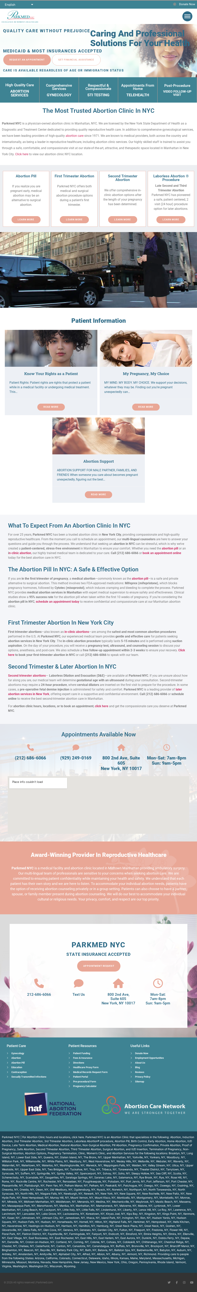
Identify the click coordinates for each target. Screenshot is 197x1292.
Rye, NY (164, 1177)
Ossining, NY (185, 1185)
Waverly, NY (181, 1161)
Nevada (46, 1262)
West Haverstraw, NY (101, 1161)
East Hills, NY (88, 1238)
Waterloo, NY (50, 1165)
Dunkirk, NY (149, 1238)
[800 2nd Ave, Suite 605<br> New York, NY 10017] (121, 747)
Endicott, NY (116, 1234)
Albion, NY (103, 1254)
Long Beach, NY (32, 1209)
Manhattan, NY (85, 1205)
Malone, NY (145, 1205)
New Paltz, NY (175, 1193)
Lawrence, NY (182, 1209)
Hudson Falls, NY (28, 1221)
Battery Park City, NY (70, 1250)
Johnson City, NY (52, 1217)
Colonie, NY (97, 1242)
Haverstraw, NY (17, 1225)
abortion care (74, 136)
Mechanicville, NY (123, 1201)
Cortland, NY (64, 1242)
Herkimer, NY (141, 1221)
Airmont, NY (134, 1254)
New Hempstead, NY (35, 1197)
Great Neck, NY (154, 1225)
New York (113, 1262)
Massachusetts (162, 1258)
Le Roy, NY (165, 1209)
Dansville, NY (15, 1242)
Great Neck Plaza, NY (129, 1225)
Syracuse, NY (10, 1173)
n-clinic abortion (20, 553)
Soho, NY (124, 1173)
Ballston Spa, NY (124, 1250)
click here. (78, 1137)
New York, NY (109, 1193)
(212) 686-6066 (30, 758)
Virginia (6, 1266)
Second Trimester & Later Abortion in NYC (62, 666)
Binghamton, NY (12, 1250)
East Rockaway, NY (41, 1238)
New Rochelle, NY (153, 1193)
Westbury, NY (78, 1161)
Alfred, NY (89, 1254)
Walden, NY (139, 1165)
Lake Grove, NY (51, 1213)
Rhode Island (165, 1262)
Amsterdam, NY (28, 1254)
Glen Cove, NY (52, 1229)
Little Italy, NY (71, 1209)
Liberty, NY (130, 1209)
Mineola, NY (14, 1201)
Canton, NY (63, 1246)
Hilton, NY (101, 1221)
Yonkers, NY (157, 1157)
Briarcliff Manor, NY (182, 1246)
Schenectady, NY (13, 1177)
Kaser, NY (13, 1217)
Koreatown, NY (95, 1213)
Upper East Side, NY (33, 1169)
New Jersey (81, 1262)
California (52, 1258)
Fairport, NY (99, 1234)
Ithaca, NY (93, 1217)
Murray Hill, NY (59, 1197)
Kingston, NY (152, 1213)
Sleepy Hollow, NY (142, 1173)
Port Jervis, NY (135, 1181)
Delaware (94, 1258)
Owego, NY (151, 1185)
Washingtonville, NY (72, 1165)
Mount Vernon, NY (81, 1197)
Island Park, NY (111, 1217)
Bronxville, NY (140, 1246)
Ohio (124, 1262)
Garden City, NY (108, 1229)
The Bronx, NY (92, 1157)
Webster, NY (164, 1161)
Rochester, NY (52, 1181)
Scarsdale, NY (34, 1177)
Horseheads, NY (67, 1221)
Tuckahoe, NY (79, 1169)
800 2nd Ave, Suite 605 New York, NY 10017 (121, 763)
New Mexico (98, 1262)
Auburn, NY (184, 1250)
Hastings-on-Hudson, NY (44, 1225)
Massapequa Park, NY (21, 1205)
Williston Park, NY (13, 1161)
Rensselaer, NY (72, 1181)
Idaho (105, 1258)
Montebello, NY (169, 1197)
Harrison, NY (69, 1225)
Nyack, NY (103, 1189)
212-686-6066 (39, 994)
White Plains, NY (57, 1161)
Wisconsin (56, 1266)
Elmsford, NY (134, 1234)
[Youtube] (191, 1282)
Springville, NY (46, 1173)
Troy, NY (94, 1169)
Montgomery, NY (147, 1197)
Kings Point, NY (172, 1213)
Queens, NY (50, 1157)
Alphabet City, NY (69, 1254)
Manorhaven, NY (47, 1205)
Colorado (64, 1258)
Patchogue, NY (132, 1185)
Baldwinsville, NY (147, 1250)
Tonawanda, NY (128, 1169)
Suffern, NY (28, 1173)
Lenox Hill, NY (147, 1209)
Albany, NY (119, 1254)
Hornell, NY (86, 1221)
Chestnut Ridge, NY (176, 1242)
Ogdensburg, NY (84, 1189)
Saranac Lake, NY (105, 1177)
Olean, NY (42, 1189)
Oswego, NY (168, 1185)
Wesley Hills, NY (126, 1161)
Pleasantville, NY (12, 1185)
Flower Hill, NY (179, 1229)
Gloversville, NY (12, 1229)
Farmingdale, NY (79, 1234)
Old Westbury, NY (61, 1189)
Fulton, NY (126, 1229)
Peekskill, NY (113, 1185)
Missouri (21, 1262)
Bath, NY (90, 1250)
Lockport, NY (52, 1209)
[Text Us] (78, 983)
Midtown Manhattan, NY (39, 1201)
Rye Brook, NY (148, 1177)
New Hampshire (62, 1262)
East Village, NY (17, 1238)
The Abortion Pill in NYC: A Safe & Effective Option (73, 569)
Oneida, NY (27, 1189)
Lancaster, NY (31, 1213)
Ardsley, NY (9, 1254)
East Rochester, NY (67, 1238)
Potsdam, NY (116, 1181)
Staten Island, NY (71, 1157)
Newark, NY (91, 1193)
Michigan (178, 1258)
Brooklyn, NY (177, 1153)
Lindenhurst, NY (111, 1209)
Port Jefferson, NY (158, 1181)
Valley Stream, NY (159, 1165)
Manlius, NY (66, 1205)
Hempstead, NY (161, 1221)
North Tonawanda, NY (162, 1189)
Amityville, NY (48, 1254)
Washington (20, 1266)
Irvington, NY (130, 1217)
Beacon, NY (31, 1250)
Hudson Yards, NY (163, 1217)
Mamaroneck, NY (107, 1205)
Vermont (180, 1262)
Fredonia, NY (160, 1229)
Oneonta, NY (10, 1189)
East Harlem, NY (108, 1238)
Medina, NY (103, 1201)
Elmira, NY (175, 1234)
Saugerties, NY (54, 1177)
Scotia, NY (179, 1173)
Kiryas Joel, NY (115, 1213)
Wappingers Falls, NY (117, 1165)
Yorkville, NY (140, 1157)
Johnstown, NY (30, 1217)
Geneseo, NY (88, 1229)
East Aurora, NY (130, 1238)
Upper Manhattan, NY (117, 1157)
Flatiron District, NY (34, 1234)
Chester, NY (9, 1246)
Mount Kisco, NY (105, 1197)
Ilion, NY (145, 1217)
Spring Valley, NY (67, 1173)
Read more (50, 407)
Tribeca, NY (109, 1169)
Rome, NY (8, 1181)
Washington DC (38, 1266)
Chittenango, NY (152, 1242)
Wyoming (69, 1266)
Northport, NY (138, 1189)
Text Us (79, 994)
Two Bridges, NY (58, 1169)
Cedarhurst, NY (45, 1246)
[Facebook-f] (176, 1282)
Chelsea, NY (26, 1246)
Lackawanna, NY (73, 1213)
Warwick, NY (94, 1165)
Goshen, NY (173, 1225)
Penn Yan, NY (54, 1185)
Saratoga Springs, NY (79, 1177)
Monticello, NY (126, 1197)
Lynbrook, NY (162, 1205)
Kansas (124, 1258)
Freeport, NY (142, 1229)
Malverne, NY (127, 1205)
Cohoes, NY (113, 1242)
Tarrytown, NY (175, 1169)
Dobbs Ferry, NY (168, 1238)
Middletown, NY (66, 1201)
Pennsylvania (147, 1262)
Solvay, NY (110, 1173)
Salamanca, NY (128, 1177)
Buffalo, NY (123, 1246)
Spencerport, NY (90, 1173)
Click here (21, 154)
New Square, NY (130, 1193)
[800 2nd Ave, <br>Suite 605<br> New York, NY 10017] (118, 983)
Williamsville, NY (36, 1161)
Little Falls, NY (91, 1209)
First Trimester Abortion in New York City (61, 622)
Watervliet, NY (11, 1165)
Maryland (145, 1258)
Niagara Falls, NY (51, 1193)
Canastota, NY (81, 1246)
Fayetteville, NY (58, 1234)
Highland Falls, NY (120, 1221)
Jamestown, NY (75, 1217)
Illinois (114, 1258)
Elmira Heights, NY (155, 1234)
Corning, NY (81, 1242)
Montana (33, 1262)
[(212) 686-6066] (30, 747)
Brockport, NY (160, 1246)
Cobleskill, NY (131, 1242)
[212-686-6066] (39, 983)
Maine (134, 1258)
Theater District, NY (152, 1169)
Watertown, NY (30, 1165)
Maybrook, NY (145, 1201)
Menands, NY (85, 1201)
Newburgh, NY (73, 1193)
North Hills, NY (30, 1193)
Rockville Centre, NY (29, 1181)
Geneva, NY (70, 1229)
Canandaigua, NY (103, 1246)
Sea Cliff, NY (164, 1173)
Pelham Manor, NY (76, 1185)
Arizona (39, 1258)
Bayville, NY (47, 1250)
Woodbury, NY (176, 1157)
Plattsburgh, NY (34, 1185)
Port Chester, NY (181, 1181)
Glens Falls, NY (32, 1229)
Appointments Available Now (98, 734)
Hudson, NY (48, 1221)
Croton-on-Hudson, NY (39, 1242)
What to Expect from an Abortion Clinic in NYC (69, 525)
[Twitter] (169, 1282)
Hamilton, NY (87, 1225)
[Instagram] (184, 1282)
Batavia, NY (105, 1250)
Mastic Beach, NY (166, 1201)
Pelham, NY (96, 1185)
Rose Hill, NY (179, 1177)
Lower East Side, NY (29, 1157)
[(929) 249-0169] (76, 747)
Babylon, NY (167, 1250)
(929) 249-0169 (75, 758)
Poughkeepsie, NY (94, 1181)
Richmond (150, 1254)
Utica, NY (178, 1165)
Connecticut (79, 1258)
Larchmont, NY (11, 1213)
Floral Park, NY (11, 1234)
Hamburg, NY (105, 1225)
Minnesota (8, 1262)
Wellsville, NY (146, 1161)
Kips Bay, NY (135, 1213)
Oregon (133, 1262)
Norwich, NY (120, 1189)
